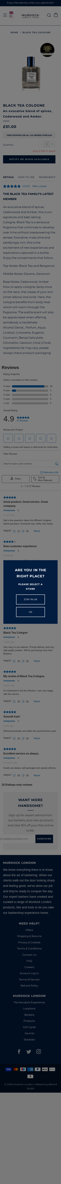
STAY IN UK (30, 599)
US (30, 611)
